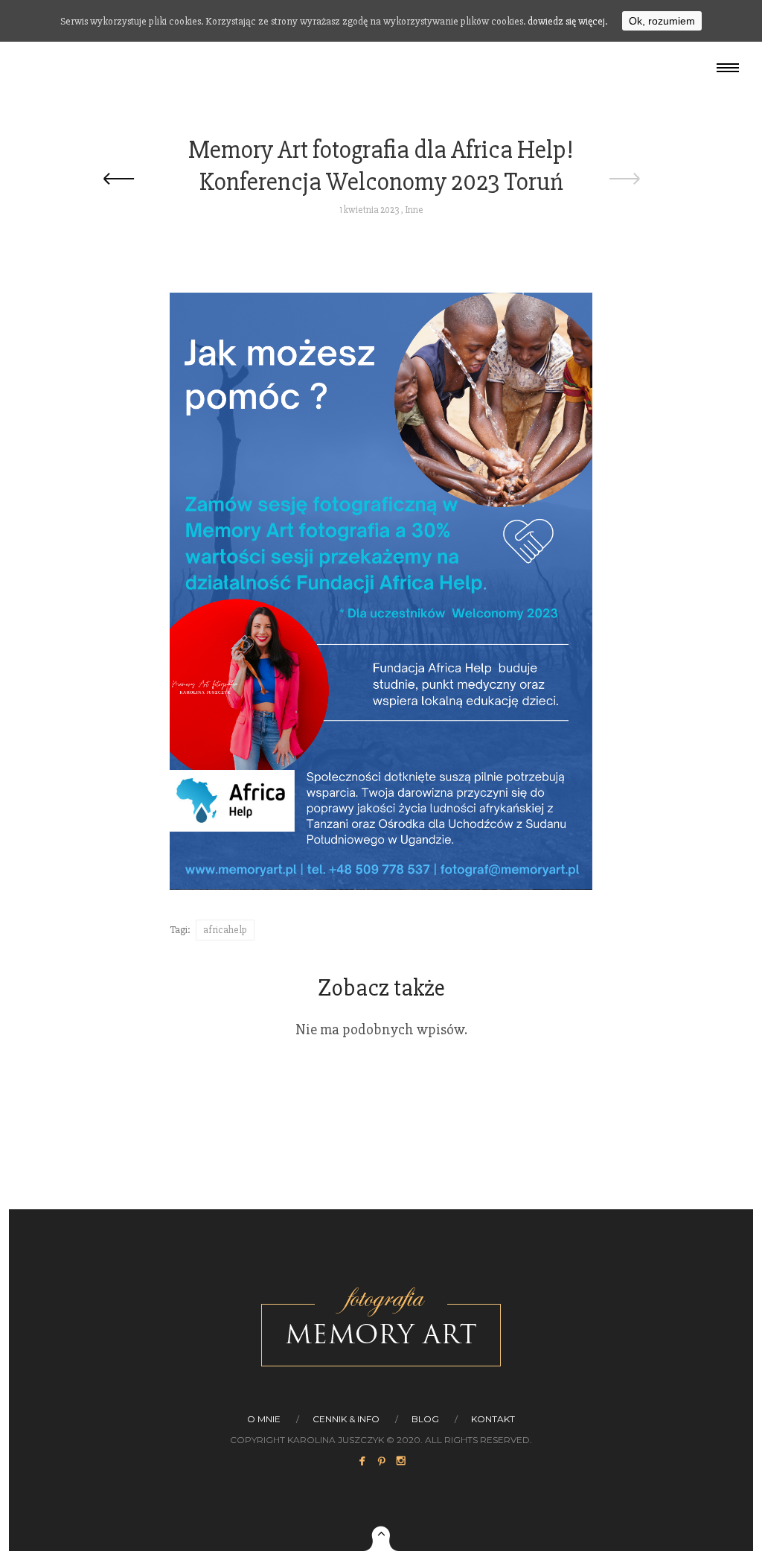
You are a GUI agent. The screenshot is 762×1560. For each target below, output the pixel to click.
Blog (425, 1418)
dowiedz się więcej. (567, 21)
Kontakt (493, 1418)
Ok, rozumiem (662, 21)
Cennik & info (346, 1418)
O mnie (264, 1418)
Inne (414, 210)
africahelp (225, 929)
